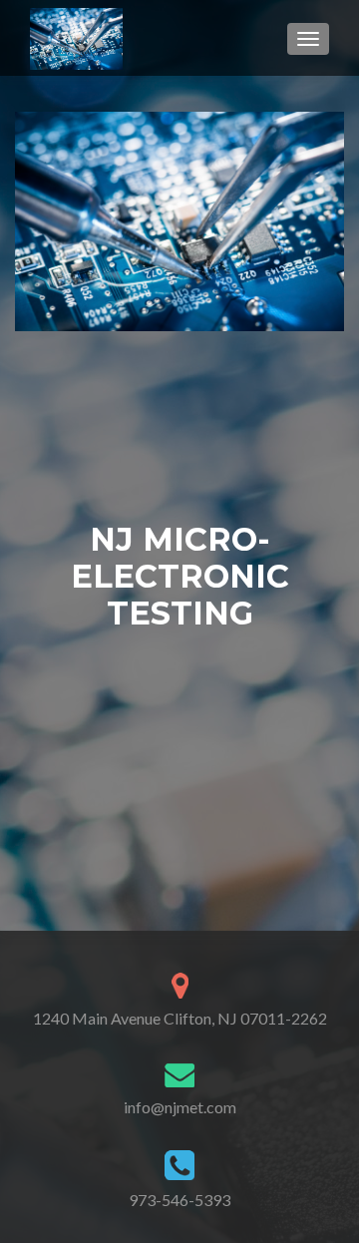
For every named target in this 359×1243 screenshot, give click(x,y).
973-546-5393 (179, 1199)
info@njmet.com (180, 1106)
